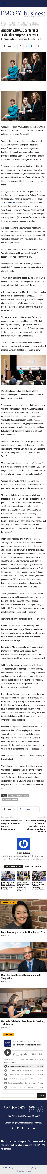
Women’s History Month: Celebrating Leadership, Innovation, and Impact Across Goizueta (23, 886)
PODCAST (8, 1034)
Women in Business (10, 799)
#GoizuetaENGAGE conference (14, 202)
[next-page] (25, 894)
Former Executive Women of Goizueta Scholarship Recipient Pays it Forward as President (38, 885)
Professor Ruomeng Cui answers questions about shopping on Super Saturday (36, 826)
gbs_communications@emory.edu (28, 1123)
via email (7, 1148)
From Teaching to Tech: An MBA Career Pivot (23, 932)
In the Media (13, 23)
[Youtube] (34, 1128)
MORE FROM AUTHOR (33, 867)
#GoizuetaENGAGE (15, 795)
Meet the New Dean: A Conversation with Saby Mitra (21, 976)
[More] (38, 46)
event (26, 795)
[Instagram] (18, 1128)
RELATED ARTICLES (13, 867)
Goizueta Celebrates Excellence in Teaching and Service (23, 1022)
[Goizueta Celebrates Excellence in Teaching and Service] (23, 1003)
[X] (26, 46)
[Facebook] (20, 46)
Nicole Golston (10, 39)
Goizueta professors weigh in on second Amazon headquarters (11, 824)
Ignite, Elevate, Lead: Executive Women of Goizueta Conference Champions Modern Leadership (8, 885)
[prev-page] (22, 894)
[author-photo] (23, 844)
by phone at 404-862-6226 (34, 1145)
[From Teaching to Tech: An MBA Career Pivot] (23, 914)
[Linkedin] (32, 46)
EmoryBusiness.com (15, 1168)
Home (3, 23)
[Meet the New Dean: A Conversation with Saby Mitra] (23, 957)
